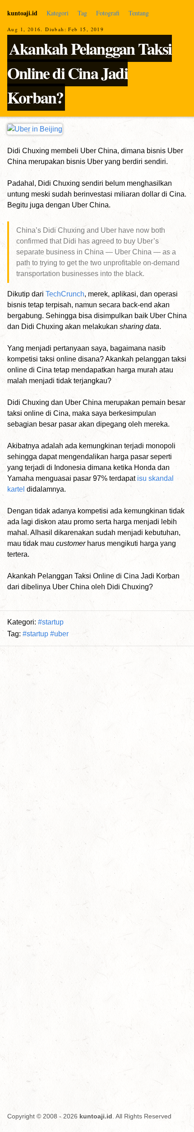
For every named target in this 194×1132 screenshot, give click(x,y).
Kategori (57, 13)
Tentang (139, 13)
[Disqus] (97, 982)
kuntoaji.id (22, 13)
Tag (82, 13)
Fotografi (108, 13)
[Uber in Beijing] (34, 129)
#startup (51, 622)
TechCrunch (65, 294)
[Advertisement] (97, 758)
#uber (59, 634)
